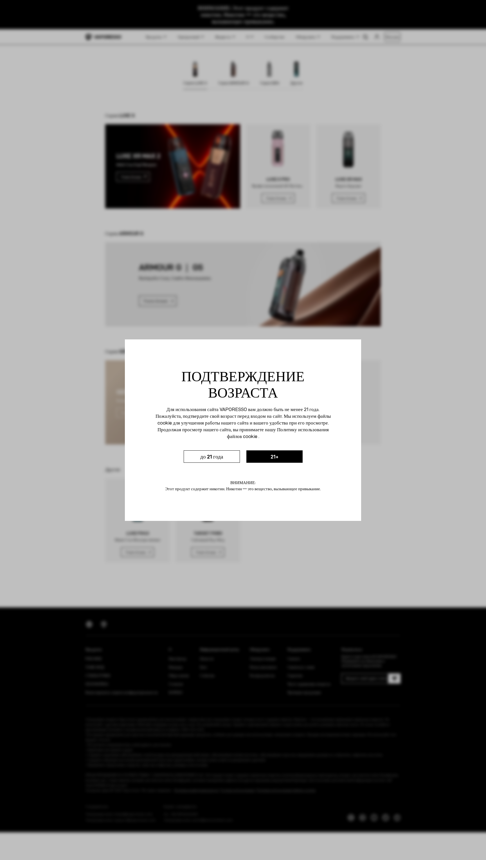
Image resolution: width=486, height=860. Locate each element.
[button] (212, 456)
